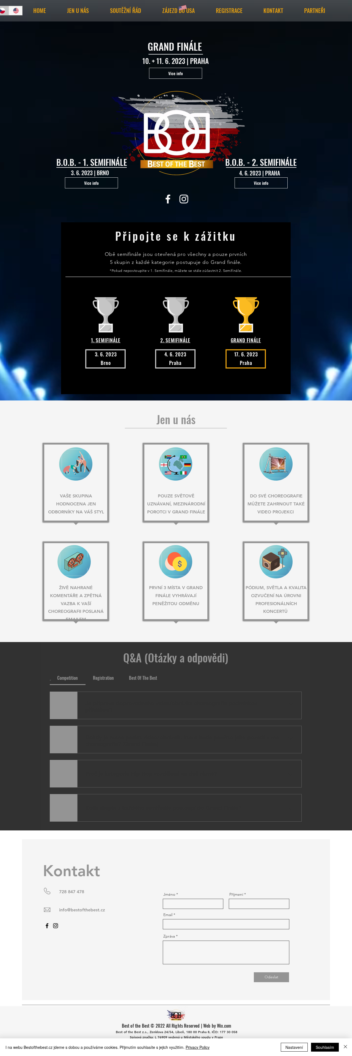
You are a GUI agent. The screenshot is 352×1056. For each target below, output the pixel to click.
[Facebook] (168, 199)
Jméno (169, 894)
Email (167, 915)
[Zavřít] (345, 1047)
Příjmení (236, 894)
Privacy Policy (198, 1047)
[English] (16, 10)
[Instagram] (184, 199)
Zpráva (169, 936)
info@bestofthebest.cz (82, 910)
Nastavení (294, 1047)
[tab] (68, 678)
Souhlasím (325, 1047)
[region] (76, 484)
